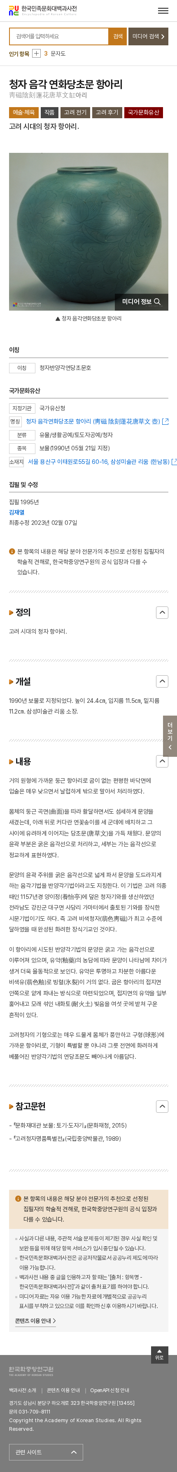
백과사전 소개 (23, 1390)
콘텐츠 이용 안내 (33, 1321)
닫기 (162, 612)
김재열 (17, 512)
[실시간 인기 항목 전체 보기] (36, 53)
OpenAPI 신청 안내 (109, 1390)
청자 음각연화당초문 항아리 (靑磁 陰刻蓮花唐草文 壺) (93, 421)
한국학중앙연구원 (31, 1371)
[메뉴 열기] (163, 10)
